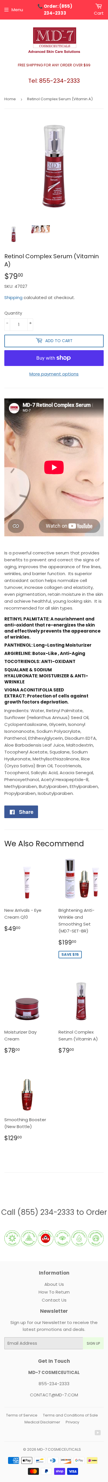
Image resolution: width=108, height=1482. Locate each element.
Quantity (13, 313)
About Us (54, 1284)
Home (10, 99)
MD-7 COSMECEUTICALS (59, 1449)
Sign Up (93, 1343)
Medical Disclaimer (42, 1422)
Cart (99, 13)
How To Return (54, 1292)
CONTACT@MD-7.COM (54, 1395)
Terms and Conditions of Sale (70, 1415)
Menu (17, 10)
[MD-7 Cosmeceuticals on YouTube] (98, 1433)
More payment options (54, 374)
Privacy (72, 1422)
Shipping (13, 297)
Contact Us (54, 1300)
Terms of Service (21, 1415)
